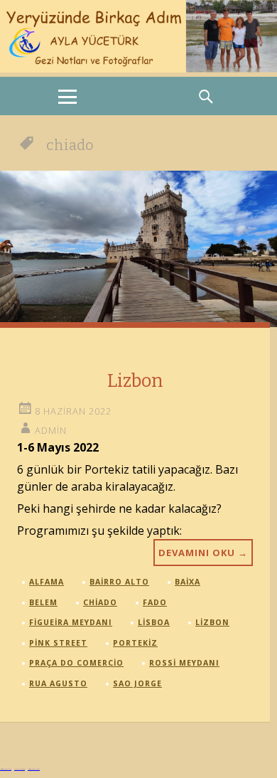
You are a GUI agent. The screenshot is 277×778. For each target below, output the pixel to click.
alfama (46, 582)
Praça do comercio (76, 663)
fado (155, 602)
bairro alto (119, 582)
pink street (58, 643)
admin (51, 430)
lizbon (212, 622)
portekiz (135, 643)
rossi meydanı (184, 663)
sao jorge (137, 683)
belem (43, 602)
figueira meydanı (70, 622)
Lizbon (135, 381)
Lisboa (154, 622)
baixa (187, 582)
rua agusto (58, 683)
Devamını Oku (203, 552)
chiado (100, 602)
